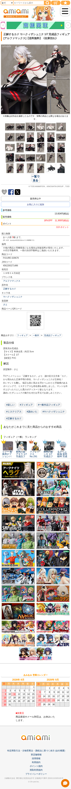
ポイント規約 (36, 766)
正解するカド (9, 288)
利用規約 (36, 762)
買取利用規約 (36, 770)
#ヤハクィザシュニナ (54, 411)
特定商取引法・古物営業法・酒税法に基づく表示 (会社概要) (36, 750)
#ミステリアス (13, 411)
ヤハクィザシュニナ (12, 296)
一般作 (36, 335)
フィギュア (22, 335)
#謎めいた (32, 411)
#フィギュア (26, 404)
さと (5, 304)
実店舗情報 (36, 754)
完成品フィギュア (52, 335)
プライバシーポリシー (36, 774)
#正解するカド (13, 418)
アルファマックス (11, 281)
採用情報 (36, 758)
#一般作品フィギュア (49, 404)
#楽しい (10, 404)
